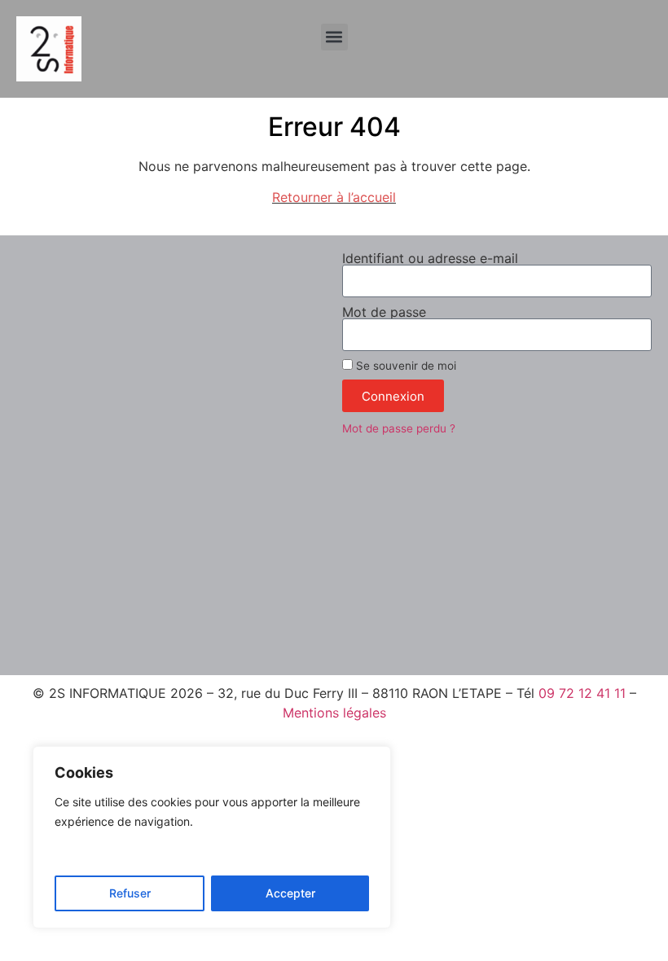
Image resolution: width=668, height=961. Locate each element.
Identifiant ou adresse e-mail (430, 258)
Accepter (290, 893)
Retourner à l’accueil (334, 197)
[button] (334, 37)
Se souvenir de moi (404, 365)
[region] (212, 837)
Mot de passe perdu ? (398, 428)
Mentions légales (334, 712)
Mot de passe (384, 311)
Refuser (130, 893)
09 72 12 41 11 (582, 693)
